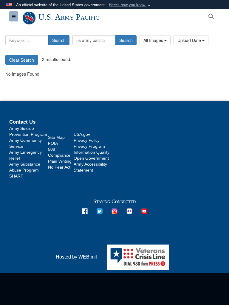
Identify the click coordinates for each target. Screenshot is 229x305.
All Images (153, 40)
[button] (130, 5)
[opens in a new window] (85, 210)
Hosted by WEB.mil (76, 256)
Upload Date (189, 40)
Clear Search (21, 60)
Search (59, 40)
